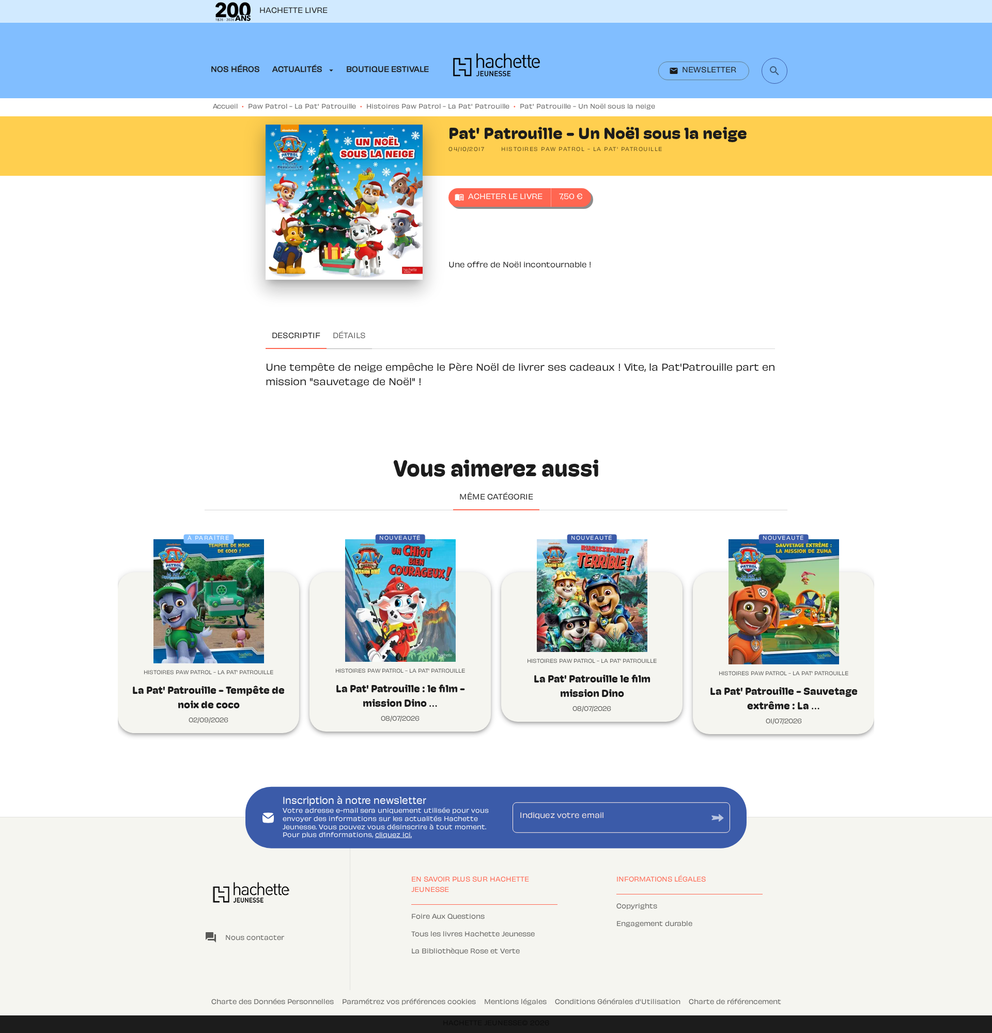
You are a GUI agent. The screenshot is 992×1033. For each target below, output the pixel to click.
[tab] (235, 70)
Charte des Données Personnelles (272, 1002)
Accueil (225, 107)
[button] (703, 71)
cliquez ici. (393, 835)
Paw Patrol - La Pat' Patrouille (302, 107)
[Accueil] (496, 68)
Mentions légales (515, 1002)
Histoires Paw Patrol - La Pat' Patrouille (437, 107)
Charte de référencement (735, 1002)
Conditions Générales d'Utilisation (617, 1002)
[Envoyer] (717, 818)
